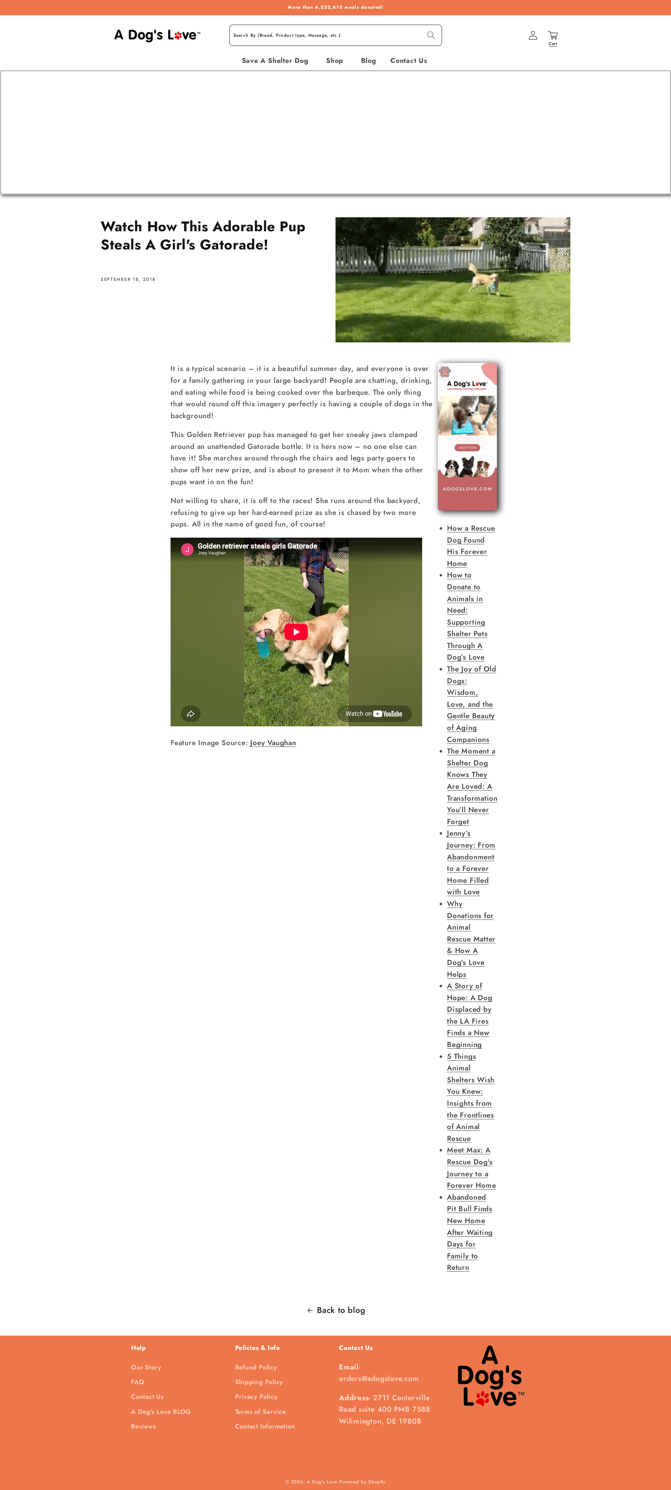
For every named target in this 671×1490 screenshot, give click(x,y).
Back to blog (341, 1310)
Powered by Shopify (362, 1481)
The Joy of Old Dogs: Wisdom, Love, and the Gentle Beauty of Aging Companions (471, 704)
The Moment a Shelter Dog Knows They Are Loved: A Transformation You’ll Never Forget (472, 786)
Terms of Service (260, 1411)
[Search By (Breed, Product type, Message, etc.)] (431, 35)
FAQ (137, 1382)
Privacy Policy (256, 1396)
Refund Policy (256, 1367)
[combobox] (335, 35)
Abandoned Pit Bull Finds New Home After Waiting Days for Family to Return (470, 1232)
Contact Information (265, 1426)
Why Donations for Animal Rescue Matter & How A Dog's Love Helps (471, 939)
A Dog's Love (322, 1481)
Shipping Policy (259, 1382)
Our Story (146, 1367)
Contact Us (147, 1396)
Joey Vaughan (273, 742)
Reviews (143, 1426)
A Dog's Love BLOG (161, 1411)
